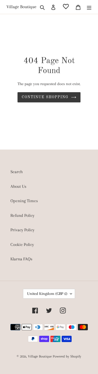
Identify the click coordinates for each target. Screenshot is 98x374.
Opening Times (24, 200)
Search (16, 171)
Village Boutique (40, 356)
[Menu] (89, 7)
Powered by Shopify (67, 356)
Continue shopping (45, 97)
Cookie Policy (22, 244)
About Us (18, 186)
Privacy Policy (22, 229)
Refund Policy (22, 215)
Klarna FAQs (21, 258)
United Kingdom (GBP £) (47, 293)
